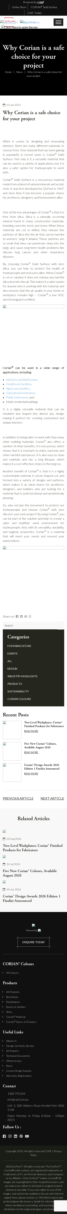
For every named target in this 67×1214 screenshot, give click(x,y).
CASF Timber (34, 12)
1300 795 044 (16, 1093)
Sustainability (18, 691)
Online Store (19, 7)
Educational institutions (20, 393)
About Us (11, 1041)
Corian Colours (19, 698)
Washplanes (13, 1002)
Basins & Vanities (16, 1007)
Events (12, 653)
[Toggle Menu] (58, 22)
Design (12, 668)
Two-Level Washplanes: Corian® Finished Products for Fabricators (44, 724)
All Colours (12, 972)
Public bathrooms (17, 397)
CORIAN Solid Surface (44, 7)
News (19, 72)
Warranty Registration (18, 1076)
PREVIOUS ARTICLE (18, 798)
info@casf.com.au (17, 1099)
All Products (13, 992)
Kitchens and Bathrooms (21, 379)
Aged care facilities (18, 388)
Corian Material (15, 1017)
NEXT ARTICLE (52, 798)
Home (8, 72)
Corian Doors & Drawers (21, 1022)
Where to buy (14, 1061)
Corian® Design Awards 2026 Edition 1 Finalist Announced (41, 766)
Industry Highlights (22, 676)
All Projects (12, 1051)
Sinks (9, 1012)
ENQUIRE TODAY (33, 942)
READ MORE (31, 731)
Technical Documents (18, 1056)
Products (14, 683)
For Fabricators (19, 645)
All (9, 661)
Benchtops (12, 997)
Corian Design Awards (18, 1071)
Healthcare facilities (18, 384)
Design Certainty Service (20, 1046)
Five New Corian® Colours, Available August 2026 (40, 745)
